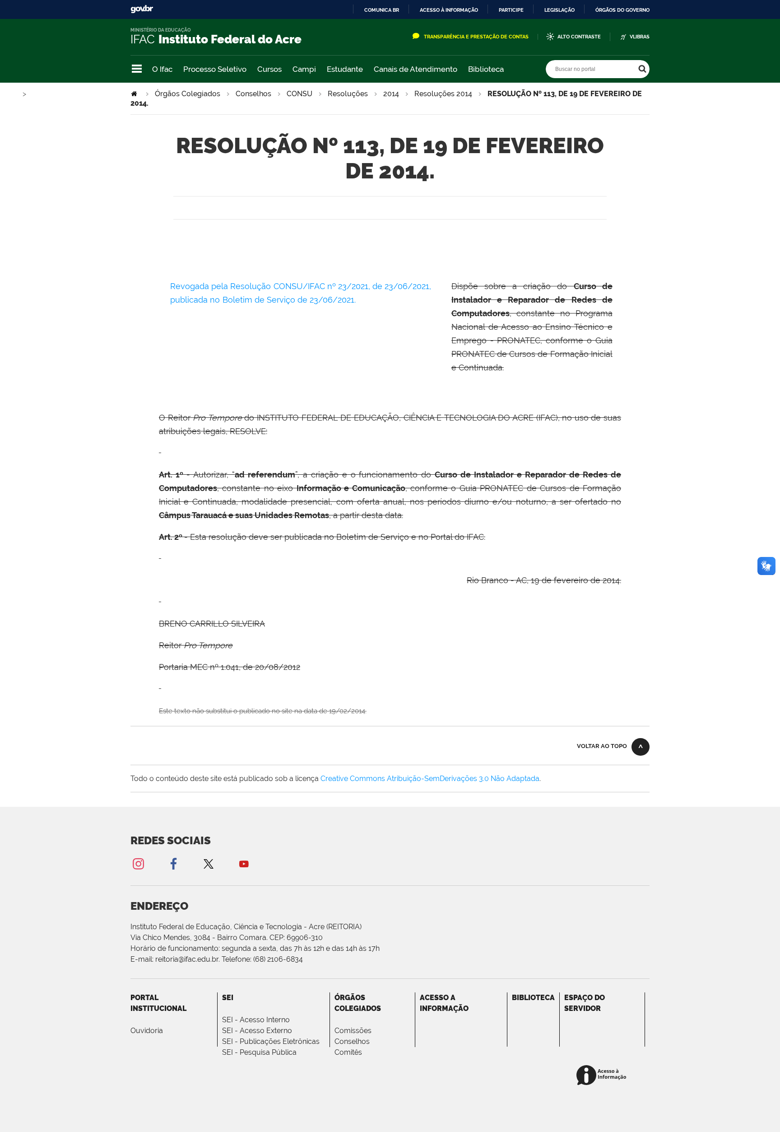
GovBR (141, 9)
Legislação (559, 10)
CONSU (299, 93)
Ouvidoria (146, 1030)
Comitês (348, 1052)
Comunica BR (381, 10)
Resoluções (348, 93)
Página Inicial (134, 93)
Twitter (208, 863)
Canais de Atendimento (415, 69)
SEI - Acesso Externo (257, 1030)
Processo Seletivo (214, 69)
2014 (391, 93)
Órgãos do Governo (622, 10)
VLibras (640, 37)
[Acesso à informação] (602, 1076)
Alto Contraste (579, 37)
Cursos (269, 69)
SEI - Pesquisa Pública (259, 1052)
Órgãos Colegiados (187, 93)
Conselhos (253, 93)
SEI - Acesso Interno (256, 1019)
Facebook (173, 863)
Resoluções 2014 (443, 93)
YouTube (243, 863)
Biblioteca (486, 69)
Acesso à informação (449, 10)
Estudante (345, 69)
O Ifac (162, 69)
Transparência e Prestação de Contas (476, 37)
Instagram (138, 863)
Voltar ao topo (602, 746)
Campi (304, 69)
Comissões (352, 1030)
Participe (511, 10)
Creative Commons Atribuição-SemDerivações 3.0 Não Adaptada (429, 778)
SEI (227, 997)
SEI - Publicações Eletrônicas (271, 1041)
